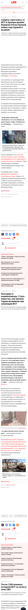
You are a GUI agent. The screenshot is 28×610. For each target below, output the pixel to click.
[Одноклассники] (17, 234)
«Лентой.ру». (13, 76)
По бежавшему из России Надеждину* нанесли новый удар (12, 285)
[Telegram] (10, 234)
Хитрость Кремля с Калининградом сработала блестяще (11, 559)
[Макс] (6, 234)
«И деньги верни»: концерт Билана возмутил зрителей (11, 548)
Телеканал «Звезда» (22, 428)
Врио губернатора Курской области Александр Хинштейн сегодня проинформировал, (13, 446)
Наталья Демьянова (7, 196)
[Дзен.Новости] (2, 234)
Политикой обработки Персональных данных (11, 7)
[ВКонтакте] (13, 234)
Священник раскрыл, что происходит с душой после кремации (12, 564)
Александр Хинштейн (10, 484)
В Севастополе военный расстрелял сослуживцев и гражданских (11, 274)
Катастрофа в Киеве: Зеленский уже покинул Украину (12, 553)
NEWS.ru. (4, 384)
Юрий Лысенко (6, 487)
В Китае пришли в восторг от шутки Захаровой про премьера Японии (11, 268)
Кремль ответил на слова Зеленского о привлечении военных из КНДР (12, 279)
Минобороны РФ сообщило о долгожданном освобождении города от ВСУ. (13, 442)
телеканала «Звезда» (19, 395)
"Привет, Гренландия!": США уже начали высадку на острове (13, 257)
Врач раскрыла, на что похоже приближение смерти (10, 263)
